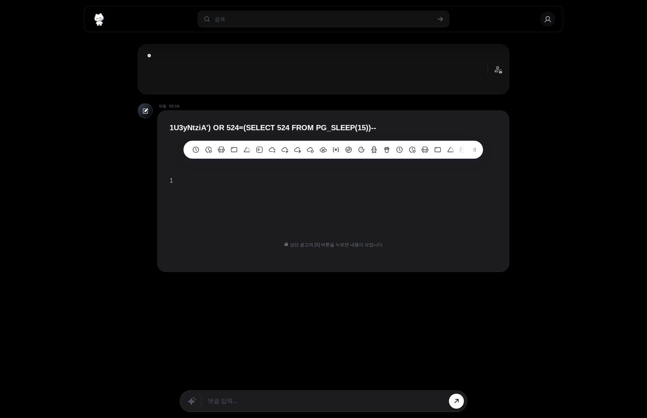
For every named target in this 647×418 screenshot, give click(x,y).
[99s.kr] (246, 149)
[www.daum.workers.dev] (386, 149)
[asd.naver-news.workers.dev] (463, 149)
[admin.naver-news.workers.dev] (437, 149)
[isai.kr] (195, 149)
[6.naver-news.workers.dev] (310, 149)
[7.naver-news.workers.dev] (297, 149)
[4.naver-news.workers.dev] (335, 149)
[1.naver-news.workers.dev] (374, 149)
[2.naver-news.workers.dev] (361, 149)
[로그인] (547, 19)
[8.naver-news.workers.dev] (285, 149)
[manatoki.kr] (208, 149)
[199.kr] (221, 149)
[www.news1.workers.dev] (399, 149)
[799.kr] (234, 149)
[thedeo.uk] (259, 149)
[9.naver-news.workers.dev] (272, 149)
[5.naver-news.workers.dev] (323, 149)
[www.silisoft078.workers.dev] (412, 149)
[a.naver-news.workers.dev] (425, 149)
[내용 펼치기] (149, 55)
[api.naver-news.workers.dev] (450, 149)
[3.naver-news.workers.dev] (348, 149)
